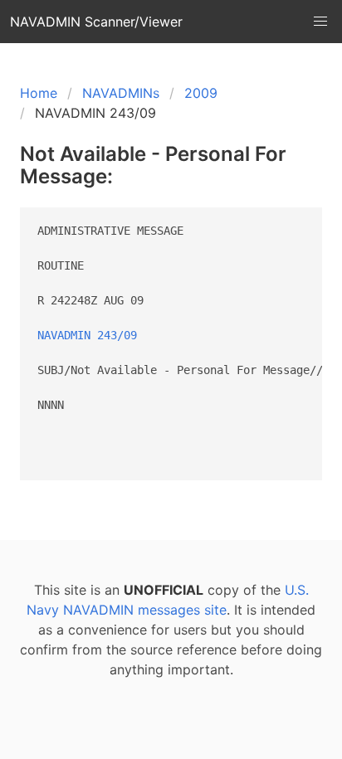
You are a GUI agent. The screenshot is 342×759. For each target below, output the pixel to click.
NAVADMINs (120, 93)
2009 (200, 93)
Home (38, 93)
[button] (320, 21)
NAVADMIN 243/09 (87, 335)
